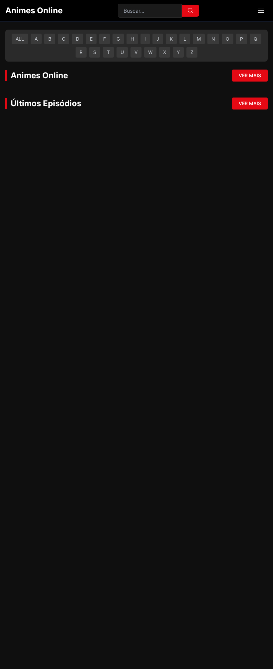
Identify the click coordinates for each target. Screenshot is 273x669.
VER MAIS (250, 75)
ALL (20, 39)
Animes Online (34, 10)
